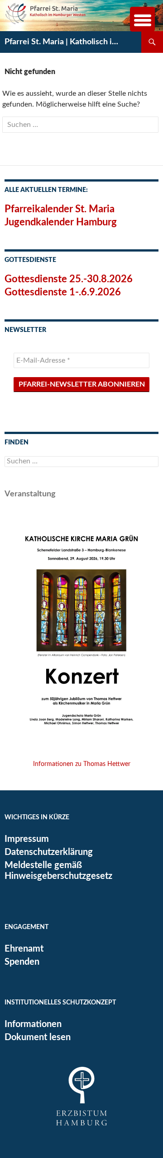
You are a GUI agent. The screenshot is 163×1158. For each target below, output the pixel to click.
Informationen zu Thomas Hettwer (81, 764)
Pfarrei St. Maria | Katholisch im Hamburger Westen (64, 42)
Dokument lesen (38, 1037)
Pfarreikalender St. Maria (60, 209)
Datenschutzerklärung (49, 852)
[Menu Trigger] (142, 19)
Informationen (33, 1024)
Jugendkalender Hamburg (61, 222)
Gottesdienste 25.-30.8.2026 (69, 279)
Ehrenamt (24, 948)
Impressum (27, 839)
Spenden (22, 962)
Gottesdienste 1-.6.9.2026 (63, 292)
